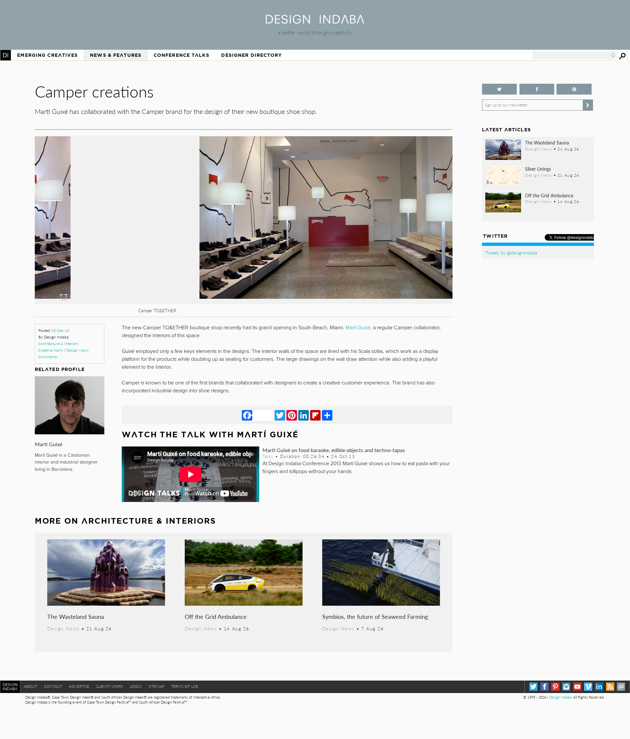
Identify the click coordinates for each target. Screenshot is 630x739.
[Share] (327, 415)
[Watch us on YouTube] (577, 687)
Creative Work (50, 350)
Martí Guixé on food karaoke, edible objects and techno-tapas (333, 450)
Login (136, 686)
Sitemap (156, 686)
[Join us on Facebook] (537, 89)
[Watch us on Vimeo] (588, 687)
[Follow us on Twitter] (499, 89)
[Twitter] (280, 415)
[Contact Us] (621, 687)
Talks (268, 456)
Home (5, 55)
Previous (97, 256)
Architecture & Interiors (58, 343)
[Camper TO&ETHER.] (243, 302)
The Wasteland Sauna (75, 616)
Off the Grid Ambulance (216, 616)
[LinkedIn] (303, 415)
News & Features (115, 55)
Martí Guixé (48, 444)
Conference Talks (181, 55)
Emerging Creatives (47, 55)
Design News (77, 350)
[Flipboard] (315, 415)
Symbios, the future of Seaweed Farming (375, 616)
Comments (47, 356)
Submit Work (109, 686)
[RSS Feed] (610, 687)
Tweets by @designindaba (511, 252)
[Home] (315, 21)
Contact (53, 686)
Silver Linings (538, 168)
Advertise (79, 686)
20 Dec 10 (60, 330)
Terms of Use (184, 686)
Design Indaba (560, 697)
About (30, 686)
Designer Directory (251, 55)
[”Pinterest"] (574, 89)
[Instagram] (566, 687)
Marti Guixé (358, 327)
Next (389, 256)
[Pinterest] (291, 415)
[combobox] (574, 55)
